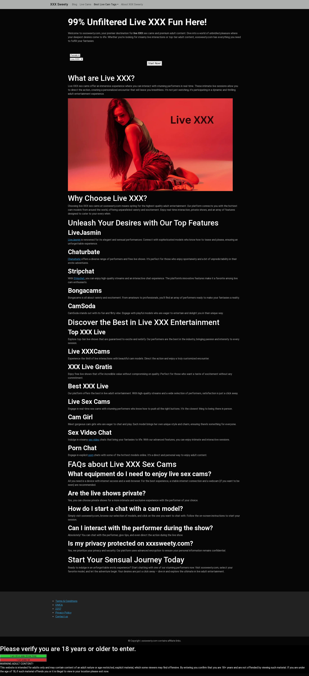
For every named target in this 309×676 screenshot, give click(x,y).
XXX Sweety (59, 4)
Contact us (61, 616)
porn (90, 455)
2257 (58, 608)
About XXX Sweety (132, 4)
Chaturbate (74, 259)
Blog (74, 4)
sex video (94, 439)
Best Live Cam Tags (105, 4)
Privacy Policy (63, 612)
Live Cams (85, 4)
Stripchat (79, 278)
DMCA (59, 604)
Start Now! (154, 63)
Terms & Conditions (66, 601)
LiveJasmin (74, 239)
